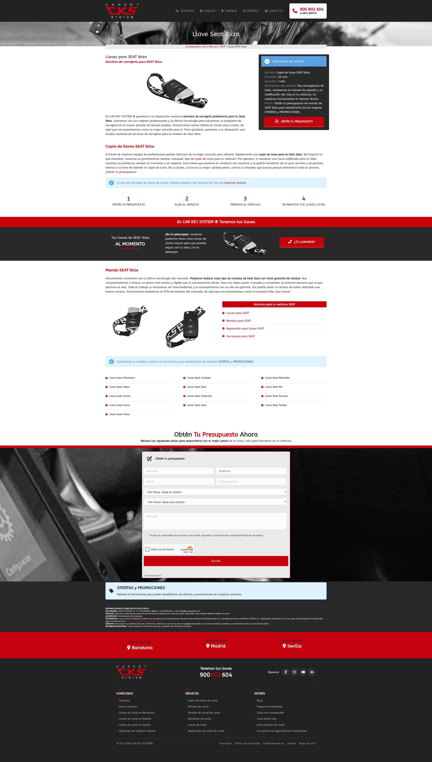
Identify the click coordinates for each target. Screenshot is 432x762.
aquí (193, 626)
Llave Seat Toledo (276, 405)
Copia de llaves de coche (203, 700)
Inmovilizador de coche (271, 724)
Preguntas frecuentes (269, 706)
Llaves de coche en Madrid (135, 718)
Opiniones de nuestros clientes (137, 730)
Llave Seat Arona (120, 396)
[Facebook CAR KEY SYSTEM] (285, 672)
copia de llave (204, 158)
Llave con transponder (270, 712)
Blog (259, 700)
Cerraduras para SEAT (240, 336)
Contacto (124, 700)
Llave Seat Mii (273, 386)
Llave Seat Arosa (120, 405)
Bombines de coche (199, 718)
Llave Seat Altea (119, 386)
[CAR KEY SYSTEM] (131, 672)
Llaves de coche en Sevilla (135, 724)
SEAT (223, 46)
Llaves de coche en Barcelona (136, 712)
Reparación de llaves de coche (206, 730)
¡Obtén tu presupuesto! (120, 172)
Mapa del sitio (307, 743)
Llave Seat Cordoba (199, 377)
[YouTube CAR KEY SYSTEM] (303, 672)
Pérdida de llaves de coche (204, 712)
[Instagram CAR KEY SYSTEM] (294, 672)
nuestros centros (235, 182)
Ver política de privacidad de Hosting (141, 621)
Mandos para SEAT (238, 320)
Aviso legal (225, 743)
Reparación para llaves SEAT (245, 328)
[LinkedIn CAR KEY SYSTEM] (312, 672)
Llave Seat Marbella (277, 377)
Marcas (213, 46)
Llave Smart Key (267, 718)
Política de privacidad (251, 535)
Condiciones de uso (274, 743)
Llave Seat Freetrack (199, 396)
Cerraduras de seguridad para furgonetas (282, 730)
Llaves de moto (197, 724)
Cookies (292, 743)
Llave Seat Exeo (196, 386)
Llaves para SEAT (237, 313)
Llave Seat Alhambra (122, 377)
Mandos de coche (198, 706)
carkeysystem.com (195, 46)
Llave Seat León (197, 405)
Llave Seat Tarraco (276, 396)
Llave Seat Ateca (120, 414)
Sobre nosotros (128, 706)
